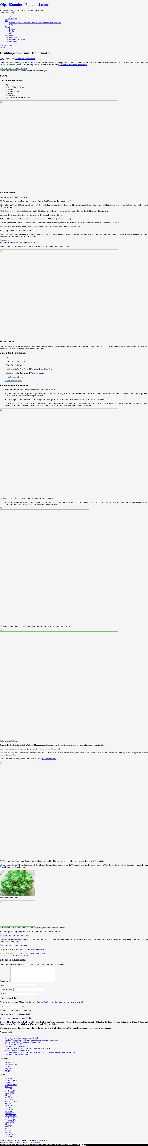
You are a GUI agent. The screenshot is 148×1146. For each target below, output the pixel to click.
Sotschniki (8, 1036)
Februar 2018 (9, 1110)
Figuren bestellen (11, 19)
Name (3, 985)
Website (3, 994)
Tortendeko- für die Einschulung (16, 1046)
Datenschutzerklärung (17, 39)
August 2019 (9, 1093)
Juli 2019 (8, 1095)
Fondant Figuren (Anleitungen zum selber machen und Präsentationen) (35, 23)
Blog (6, 21)
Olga (2, 59)
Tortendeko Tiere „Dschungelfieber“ (18, 1054)
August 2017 (9, 1122)
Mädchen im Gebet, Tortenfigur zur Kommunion (22, 1042)
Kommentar (5, 981)
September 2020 (11, 1085)
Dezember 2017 (10, 1114)
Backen (12, 29)
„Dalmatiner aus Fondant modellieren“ (73, 65)
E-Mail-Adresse (6, 989)
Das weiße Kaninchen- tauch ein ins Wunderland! (23, 1038)
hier (17, 941)
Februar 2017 (9, 1134)
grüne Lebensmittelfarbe (13, 381)
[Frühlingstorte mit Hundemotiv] (6, 45)
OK (82, 1145)
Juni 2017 (8, 1126)
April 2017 (9, 1130)
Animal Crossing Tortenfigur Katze (17, 1050)
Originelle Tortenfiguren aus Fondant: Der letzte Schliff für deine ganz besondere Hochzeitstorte (40, 1052)
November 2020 (11, 1080)
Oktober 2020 (10, 1083)
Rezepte (8, 27)
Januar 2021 (9, 1078)
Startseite (8, 17)
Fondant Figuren (11, 1064)
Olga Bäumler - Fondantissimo (24, 4)
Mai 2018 (8, 1105)
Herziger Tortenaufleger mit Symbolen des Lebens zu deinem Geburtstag (31, 1040)
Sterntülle (3, 867)
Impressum (9, 35)
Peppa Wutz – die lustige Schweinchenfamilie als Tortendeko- (27, 1048)
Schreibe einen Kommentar (25, 59)
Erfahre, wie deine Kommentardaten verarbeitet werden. (64, 1002)
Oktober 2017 (10, 1118)
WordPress (36, 1142)
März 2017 (9, 1132)
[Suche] (23, 1006)
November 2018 (11, 1101)
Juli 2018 (8, 1103)
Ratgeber (12, 25)
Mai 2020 (8, 1089)
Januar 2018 (9, 1112)
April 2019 (9, 1099)
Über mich (8, 33)
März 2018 (9, 1107)
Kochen (12, 31)
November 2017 (11, 1116)
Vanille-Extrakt (38, 373)
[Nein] (85, 1145)
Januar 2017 (9, 1136)
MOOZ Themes (15, 1142)
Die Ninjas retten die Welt (14, 1044)
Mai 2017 (8, 1128)
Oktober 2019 (10, 1091)
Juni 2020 (8, 1087)
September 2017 (11, 1120)
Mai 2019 (8, 1097)
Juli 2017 (8, 1124)
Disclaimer (13, 41)
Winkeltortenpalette (49, 759)
